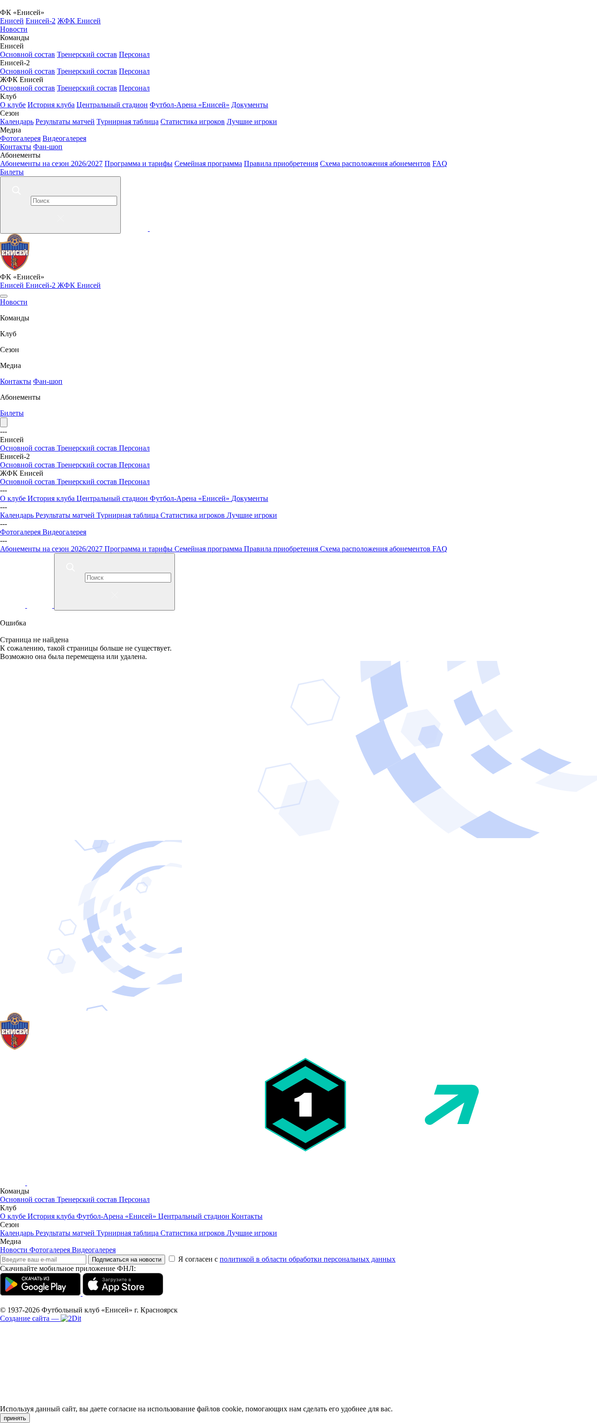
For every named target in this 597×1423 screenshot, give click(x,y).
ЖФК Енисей (79, 21)
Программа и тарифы (138, 163)
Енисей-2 (41, 21)
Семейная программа (208, 163)
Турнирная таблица (128, 121)
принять (15, 1418)
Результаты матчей (65, 121)
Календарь (17, 121)
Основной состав (27, 54)
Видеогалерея (64, 138)
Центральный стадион (112, 105)
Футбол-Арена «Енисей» (189, 105)
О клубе (13, 105)
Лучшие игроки (252, 121)
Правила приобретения (281, 163)
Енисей (12, 21)
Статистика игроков (192, 121)
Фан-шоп (47, 147)
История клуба (51, 105)
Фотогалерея (20, 138)
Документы (249, 105)
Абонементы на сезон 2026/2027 (51, 163)
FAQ (439, 163)
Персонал (134, 54)
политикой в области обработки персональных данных (308, 1259)
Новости (14, 29)
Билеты (12, 172)
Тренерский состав (87, 54)
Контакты (15, 147)
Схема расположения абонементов (375, 163)
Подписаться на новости (126, 1259)
